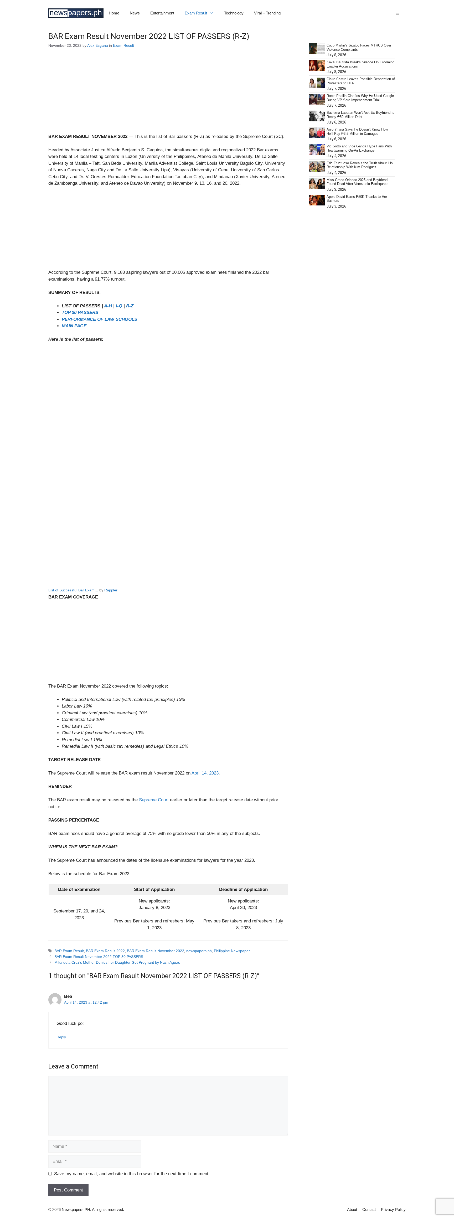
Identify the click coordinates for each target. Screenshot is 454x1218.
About (352, 1209)
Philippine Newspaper (232, 951)
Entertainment (162, 13)
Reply (61, 1037)
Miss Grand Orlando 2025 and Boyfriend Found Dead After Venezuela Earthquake (357, 182)
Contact (369, 1209)
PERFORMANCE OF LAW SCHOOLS (99, 319)
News (135, 13)
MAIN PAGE (74, 325)
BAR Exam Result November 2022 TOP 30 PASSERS (98, 956)
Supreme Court (154, 799)
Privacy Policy (393, 1209)
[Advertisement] (168, 94)
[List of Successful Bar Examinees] (168, 504)
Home (114, 13)
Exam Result (196, 13)
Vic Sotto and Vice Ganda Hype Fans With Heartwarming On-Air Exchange (359, 148)
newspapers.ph (199, 951)
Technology (234, 13)
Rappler (110, 590)
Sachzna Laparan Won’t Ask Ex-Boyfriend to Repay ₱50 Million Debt (360, 115)
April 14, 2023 (205, 773)
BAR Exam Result (69, 951)
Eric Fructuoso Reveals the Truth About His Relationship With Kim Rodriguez (360, 165)
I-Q (119, 305)
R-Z (129, 305)
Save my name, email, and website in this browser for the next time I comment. (132, 1173)
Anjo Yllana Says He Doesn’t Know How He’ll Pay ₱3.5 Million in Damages (357, 131)
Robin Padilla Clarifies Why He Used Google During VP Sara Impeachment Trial (360, 98)
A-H (108, 305)
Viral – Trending (267, 13)
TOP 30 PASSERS (80, 312)
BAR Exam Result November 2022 (155, 951)
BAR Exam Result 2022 (105, 951)
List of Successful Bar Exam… (73, 590)
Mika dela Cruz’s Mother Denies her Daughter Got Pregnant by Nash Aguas (117, 962)
